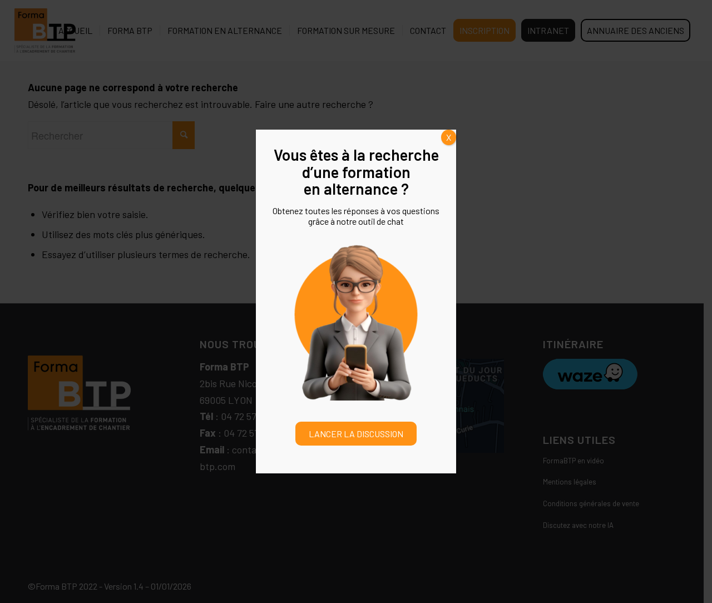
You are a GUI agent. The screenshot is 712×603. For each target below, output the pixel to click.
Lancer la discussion (356, 433)
